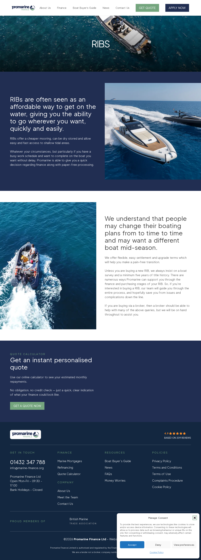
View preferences (184, 544)
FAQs (108, 474)
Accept (132, 544)
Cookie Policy (156, 552)
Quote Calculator (69, 474)
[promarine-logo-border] (23, 8)
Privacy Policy (161, 461)
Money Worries (115, 480)
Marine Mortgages (69, 461)
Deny (158, 544)
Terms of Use (161, 474)
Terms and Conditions (167, 467)
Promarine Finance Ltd (90, 539)
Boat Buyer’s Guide (118, 461)
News (108, 467)
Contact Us (65, 503)
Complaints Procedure (167, 480)
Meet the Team (67, 497)
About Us (63, 491)
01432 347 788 (27, 462)
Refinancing (65, 467)
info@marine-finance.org (27, 468)
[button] (194, 517)
